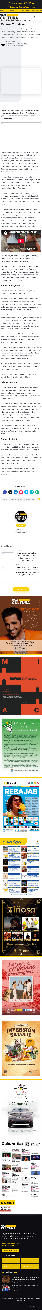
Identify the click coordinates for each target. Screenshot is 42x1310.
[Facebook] (24, 3)
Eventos (5, 1261)
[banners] (21, 1048)
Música (24, 1261)
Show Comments (21, 589)
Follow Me (21, 525)
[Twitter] (27, 3)
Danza (5, 1266)
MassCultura (10, 41)
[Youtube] (32, 3)
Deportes (25, 1266)
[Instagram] (30, 3)
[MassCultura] (9, 17)
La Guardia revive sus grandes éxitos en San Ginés (25, 1286)
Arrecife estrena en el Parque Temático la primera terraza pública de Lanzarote (25, 1278)
